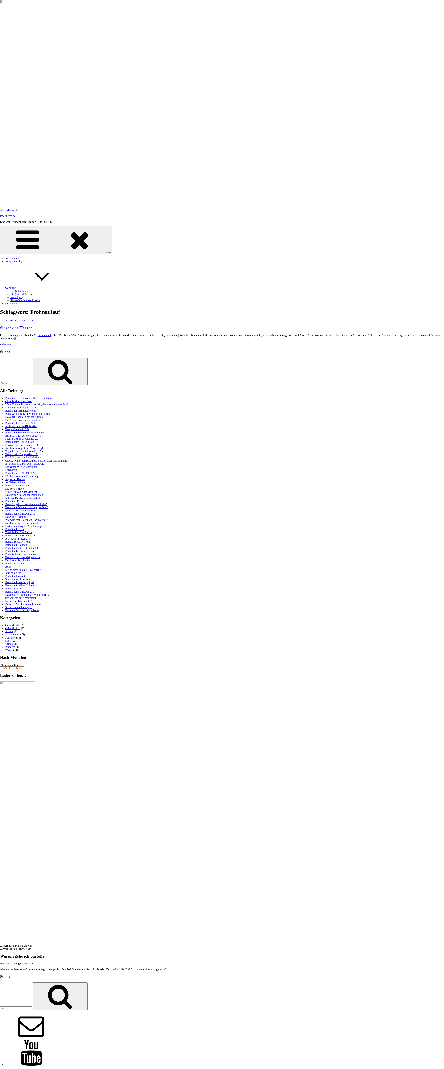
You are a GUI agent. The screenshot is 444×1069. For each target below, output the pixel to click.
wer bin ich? (12, 303)
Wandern (10, 646)
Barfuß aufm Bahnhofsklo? (20, 551)
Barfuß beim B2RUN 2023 (20, 441)
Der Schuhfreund (19, 291)
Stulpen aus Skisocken (17, 579)
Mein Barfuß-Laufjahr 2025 (20, 407)
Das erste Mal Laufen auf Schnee (23, 604)
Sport (8, 640)
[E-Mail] (31, 1037)
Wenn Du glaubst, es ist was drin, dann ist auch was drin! (36, 404)
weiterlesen (6, 344)
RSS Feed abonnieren (15, 668)
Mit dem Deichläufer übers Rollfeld (24, 498)
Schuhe (9, 631)
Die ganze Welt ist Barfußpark (21, 466)
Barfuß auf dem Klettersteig (20, 410)
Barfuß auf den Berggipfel (19, 582)
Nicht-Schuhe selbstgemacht (20, 510)
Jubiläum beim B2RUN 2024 (21, 426)
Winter (8, 650)
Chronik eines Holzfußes (18, 401)
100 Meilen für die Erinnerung (22, 476)
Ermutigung (16, 297)
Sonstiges (10, 637)
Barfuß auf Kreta (14, 529)
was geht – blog (14, 261)
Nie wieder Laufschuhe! (18, 601)
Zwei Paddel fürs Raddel (18, 532)
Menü (108, 252)
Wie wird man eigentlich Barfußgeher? (26, 519)
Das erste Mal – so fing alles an (22, 610)
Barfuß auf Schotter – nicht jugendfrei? (26, 507)
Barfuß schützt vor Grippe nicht (22, 557)
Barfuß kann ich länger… (19, 485)
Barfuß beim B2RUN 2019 (20, 513)
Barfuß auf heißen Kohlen (19, 585)
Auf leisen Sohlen (15, 482)
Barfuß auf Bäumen (16, 544)
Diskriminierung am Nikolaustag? (23, 526)
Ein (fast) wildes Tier (21, 294)
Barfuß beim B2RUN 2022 (20, 473)
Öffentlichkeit (12, 628)
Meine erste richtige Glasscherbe (23, 569)
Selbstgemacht (13, 634)
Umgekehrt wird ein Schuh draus (23, 420)
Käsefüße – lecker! (15, 516)
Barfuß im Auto (13, 588)
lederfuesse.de (7, 215)
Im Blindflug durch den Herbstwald (24, 463)
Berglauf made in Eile (17, 429)
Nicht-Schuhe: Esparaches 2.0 (21, 438)
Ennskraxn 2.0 (13, 469)
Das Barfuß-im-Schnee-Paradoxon (24, 494)
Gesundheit (11, 625)
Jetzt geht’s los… (14, 572)
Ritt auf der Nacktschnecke (25, 300)
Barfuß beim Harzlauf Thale (20, 423)
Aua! (8, 566)
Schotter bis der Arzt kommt (20, 597)
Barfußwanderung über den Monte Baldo (27, 413)
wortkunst (10, 287)
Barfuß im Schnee (15, 563)
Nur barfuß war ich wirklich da (22, 522)
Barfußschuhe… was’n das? (20, 554)
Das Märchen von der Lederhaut (23, 457)
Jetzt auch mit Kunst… (17, 538)
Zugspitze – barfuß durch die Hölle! (24, 451)
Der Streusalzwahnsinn (18, 560)
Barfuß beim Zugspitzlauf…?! (21, 454)
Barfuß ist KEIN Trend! (18, 541)
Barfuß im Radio (14, 501)
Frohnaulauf (44, 335)
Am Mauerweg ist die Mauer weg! (24, 448)
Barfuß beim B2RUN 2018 (20, 535)
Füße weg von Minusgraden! (21, 491)
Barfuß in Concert (15, 576)
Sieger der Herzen (16, 328)
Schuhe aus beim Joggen (18, 607)
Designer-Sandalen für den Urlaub (24, 416)
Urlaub (9, 643)
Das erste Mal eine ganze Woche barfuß (27, 594)
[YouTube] (31, 1064)
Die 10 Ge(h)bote (14, 488)
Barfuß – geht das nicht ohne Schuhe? (26, 504)
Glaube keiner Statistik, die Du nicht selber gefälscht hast (36, 460)
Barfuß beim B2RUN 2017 (20, 591)
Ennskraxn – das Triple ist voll (22, 444)
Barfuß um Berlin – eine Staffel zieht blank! (29, 398)
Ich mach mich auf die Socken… (23, 435)
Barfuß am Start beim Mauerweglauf (25, 432)
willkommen (12, 258)
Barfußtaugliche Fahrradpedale (22, 547)
